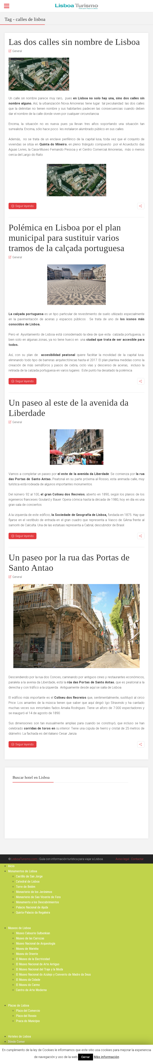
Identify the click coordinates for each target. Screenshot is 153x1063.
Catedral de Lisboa (27, 881)
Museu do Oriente (27, 954)
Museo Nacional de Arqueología (35, 943)
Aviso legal (122, 859)
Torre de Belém (25, 887)
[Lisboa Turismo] (76, 6)
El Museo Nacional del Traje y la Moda (39, 969)
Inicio (11, 866)
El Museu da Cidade (28, 980)
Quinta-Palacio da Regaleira (33, 912)
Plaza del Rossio (26, 1016)
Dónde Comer (16, 1042)
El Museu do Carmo (28, 985)
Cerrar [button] (85, 1057)
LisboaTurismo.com (24, 859)
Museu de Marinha (27, 949)
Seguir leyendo (24, 206)
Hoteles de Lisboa (19, 1036)
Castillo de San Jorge (29, 876)
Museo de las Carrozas (30, 938)
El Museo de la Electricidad (33, 959)
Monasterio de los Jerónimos (34, 892)
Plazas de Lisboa (18, 1005)
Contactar (137, 859)
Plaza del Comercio (28, 1011)
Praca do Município (28, 1021)
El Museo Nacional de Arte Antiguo (37, 964)
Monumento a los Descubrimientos (37, 902)
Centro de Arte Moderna (31, 990)
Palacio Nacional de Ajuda (32, 907)
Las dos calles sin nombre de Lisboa (74, 42)
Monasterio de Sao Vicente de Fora (38, 897)
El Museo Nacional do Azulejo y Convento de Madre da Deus (53, 974)
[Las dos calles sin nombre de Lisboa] (39, 74)
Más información (106, 1057)
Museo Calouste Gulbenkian (33, 933)
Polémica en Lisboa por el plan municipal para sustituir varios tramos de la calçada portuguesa (66, 237)
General (17, 51)
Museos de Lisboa (19, 928)
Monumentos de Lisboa (22, 871)
